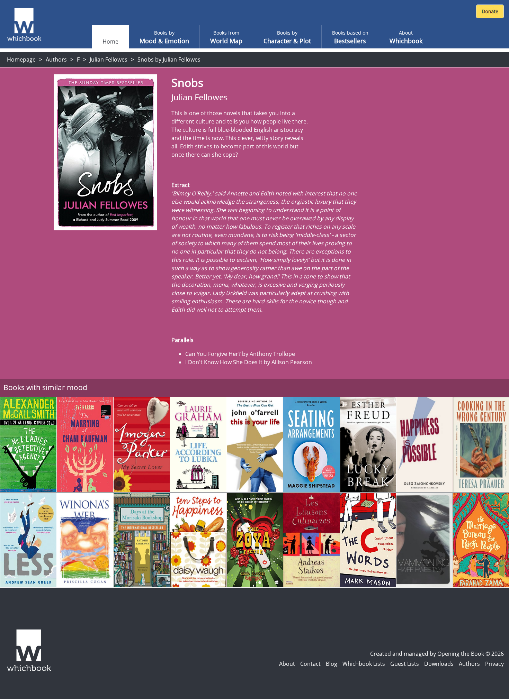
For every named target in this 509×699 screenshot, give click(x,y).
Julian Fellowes (108, 59)
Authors (56, 59)
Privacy (494, 664)
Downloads (439, 664)
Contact (310, 664)
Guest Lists (404, 664)
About (287, 664)
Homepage (21, 59)
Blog (331, 664)
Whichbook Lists (363, 664)
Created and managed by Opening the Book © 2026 (437, 653)
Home (110, 41)
